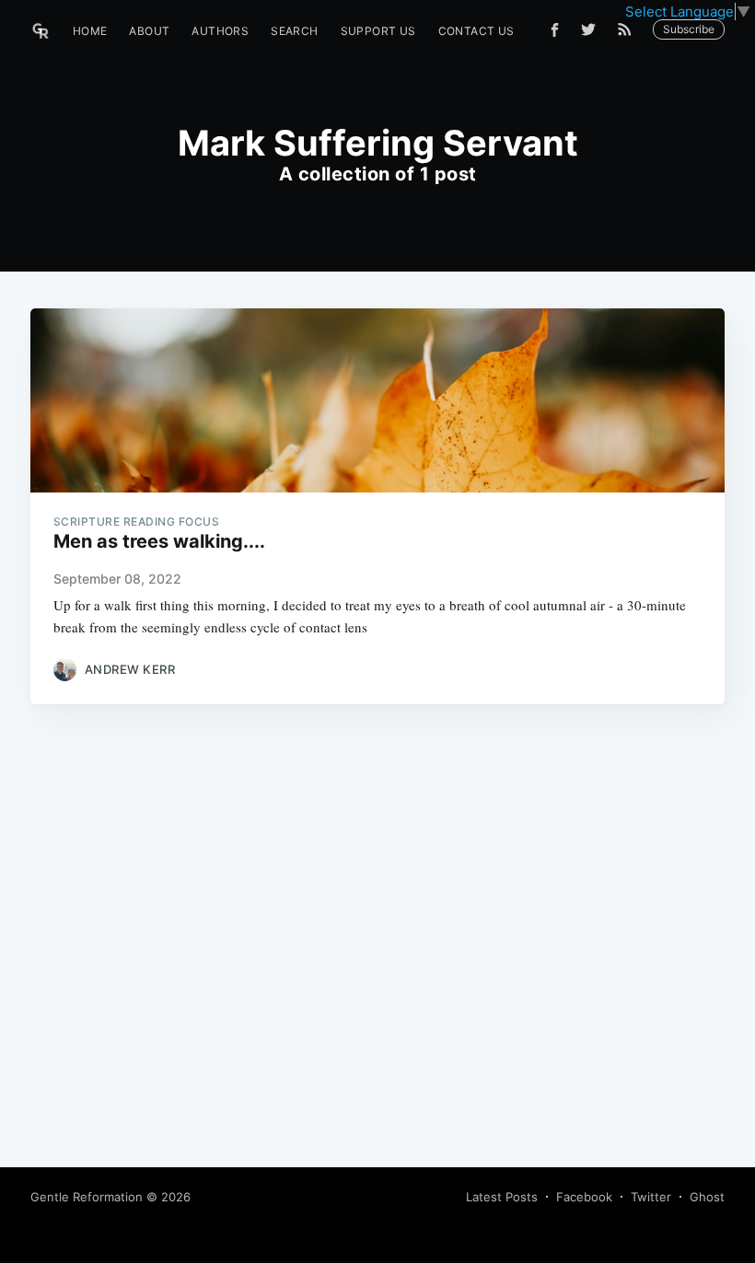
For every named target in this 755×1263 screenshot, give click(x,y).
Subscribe (688, 29)
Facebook (584, 1196)
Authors (220, 31)
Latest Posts (502, 1196)
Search (294, 31)
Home (90, 31)
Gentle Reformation (86, 1196)
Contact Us (476, 31)
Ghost (707, 1196)
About (149, 31)
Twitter (651, 1196)
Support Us (378, 31)
